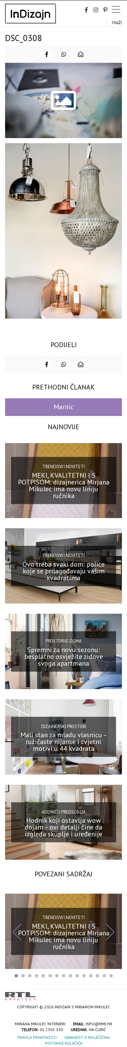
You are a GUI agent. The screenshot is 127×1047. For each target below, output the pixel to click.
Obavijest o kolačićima (87, 1037)
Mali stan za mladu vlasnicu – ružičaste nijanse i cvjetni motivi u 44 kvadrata (63, 741)
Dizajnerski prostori (63, 726)
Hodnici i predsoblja (64, 812)
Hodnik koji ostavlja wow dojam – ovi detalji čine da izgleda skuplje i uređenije (63, 827)
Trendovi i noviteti (63, 467)
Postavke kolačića (63, 1043)
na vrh (115, 993)
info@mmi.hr (99, 1023)
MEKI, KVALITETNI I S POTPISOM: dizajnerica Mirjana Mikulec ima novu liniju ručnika (63, 485)
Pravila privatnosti (37, 1037)
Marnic (63, 406)
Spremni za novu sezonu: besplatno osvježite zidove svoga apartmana (63, 656)
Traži (116, 22)
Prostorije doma (64, 641)
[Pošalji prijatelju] (81, 54)
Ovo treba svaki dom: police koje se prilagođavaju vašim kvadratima (63, 571)
